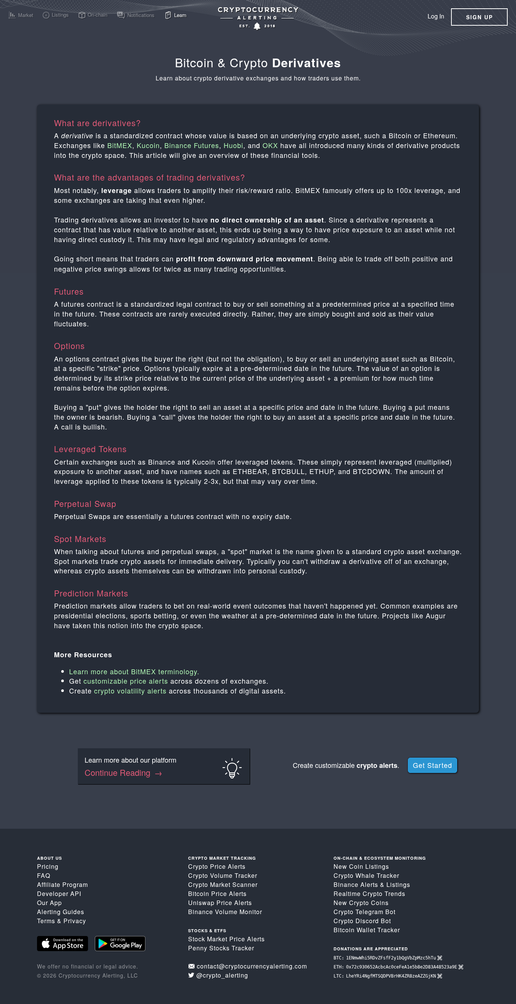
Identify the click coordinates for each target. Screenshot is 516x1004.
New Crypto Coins (361, 902)
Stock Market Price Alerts (226, 938)
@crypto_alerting (222, 975)
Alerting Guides (60, 911)
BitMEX (119, 145)
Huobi (233, 145)
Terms (46, 920)
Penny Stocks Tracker (221, 948)
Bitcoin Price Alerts (217, 893)
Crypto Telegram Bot (364, 911)
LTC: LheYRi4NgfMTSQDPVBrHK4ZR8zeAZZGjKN (385, 976)
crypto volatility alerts (130, 690)
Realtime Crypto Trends (369, 893)
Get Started (432, 765)
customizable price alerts (125, 681)
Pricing (48, 866)
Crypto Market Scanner (223, 884)
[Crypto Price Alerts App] (258, 18)
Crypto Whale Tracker (366, 875)
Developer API (59, 893)
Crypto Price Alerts (217, 866)
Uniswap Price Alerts (220, 902)
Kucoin (148, 145)
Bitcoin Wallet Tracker (367, 929)
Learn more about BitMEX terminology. (134, 671)
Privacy (74, 920)
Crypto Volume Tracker (222, 875)
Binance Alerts (356, 884)
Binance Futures (191, 145)
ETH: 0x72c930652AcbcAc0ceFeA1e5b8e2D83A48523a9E (396, 967)
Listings (398, 884)
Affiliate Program (62, 884)
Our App (49, 902)
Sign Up (479, 17)
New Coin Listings (361, 866)
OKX (270, 145)
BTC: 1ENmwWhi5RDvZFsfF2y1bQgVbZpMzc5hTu (385, 958)
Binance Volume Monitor (225, 911)
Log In (436, 16)
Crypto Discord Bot (362, 920)
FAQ (43, 875)
